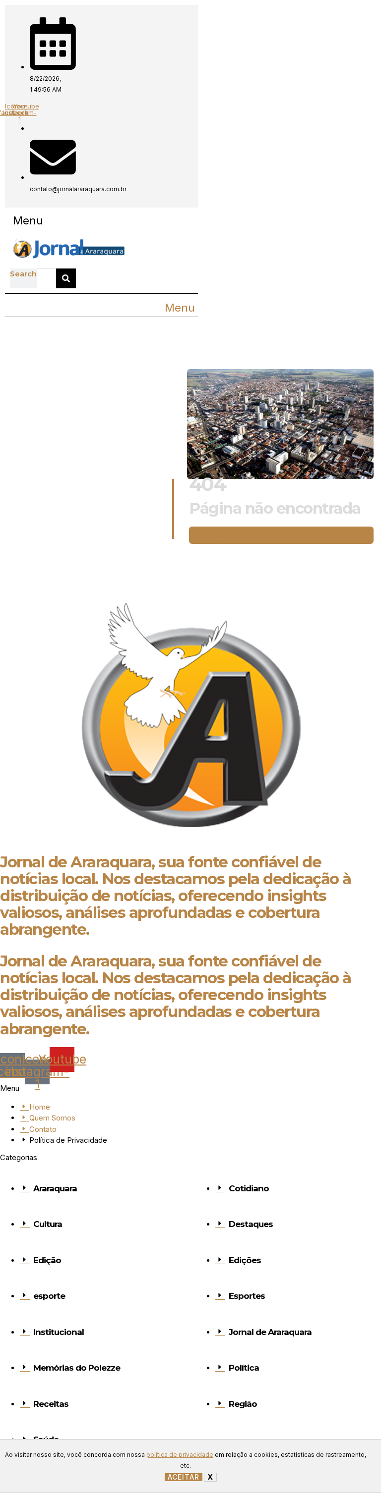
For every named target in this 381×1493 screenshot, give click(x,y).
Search (23, 273)
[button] (28, 221)
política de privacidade (179, 1454)
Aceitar (183, 1477)
